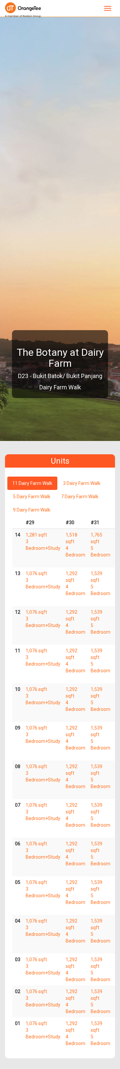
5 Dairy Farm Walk (31, 496)
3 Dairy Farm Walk (81, 483)
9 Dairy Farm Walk (31, 510)
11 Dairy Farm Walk (32, 483)
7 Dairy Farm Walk (79, 496)
